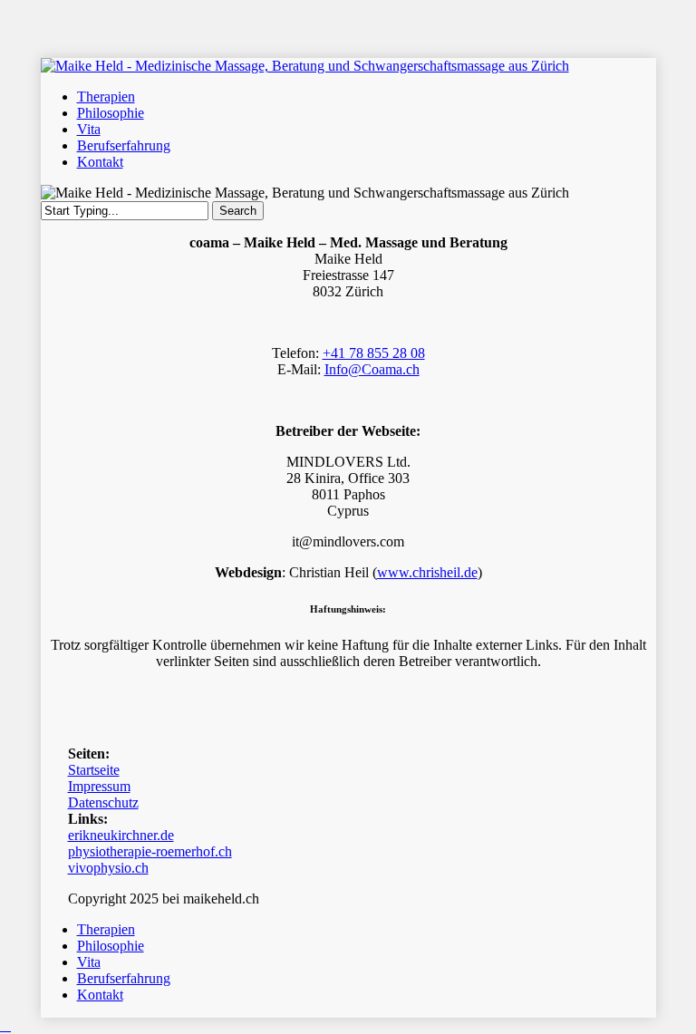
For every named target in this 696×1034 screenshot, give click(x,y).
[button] (5, 1025)
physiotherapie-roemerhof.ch (150, 851)
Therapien (106, 929)
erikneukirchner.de (121, 835)
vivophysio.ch (108, 867)
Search (237, 210)
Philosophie (110, 945)
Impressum (99, 786)
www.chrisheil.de (427, 572)
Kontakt (100, 994)
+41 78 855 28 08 (374, 353)
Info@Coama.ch (372, 369)
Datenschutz (103, 802)
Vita (89, 962)
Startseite (94, 770)
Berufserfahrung (123, 978)
